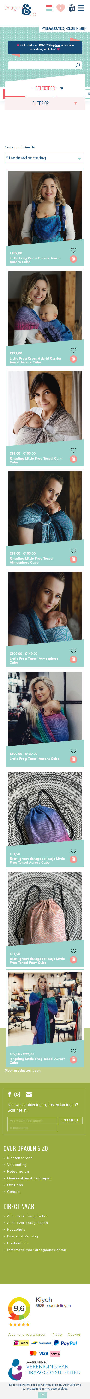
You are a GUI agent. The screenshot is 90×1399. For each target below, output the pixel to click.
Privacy (57, 1335)
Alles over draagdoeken (27, 1216)
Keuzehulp (16, 1229)
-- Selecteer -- (45, 89)
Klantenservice (20, 1158)
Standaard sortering (26, 158)
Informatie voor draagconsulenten (36, 1250)
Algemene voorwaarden (27, 1335)
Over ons (15, 1185)
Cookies (74, 1335)
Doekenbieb (17, 1243)
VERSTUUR (71, 1120)
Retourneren (18, 1171)
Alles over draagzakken (27, 1223)
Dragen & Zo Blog (22, 1236)
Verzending (17, 1165)
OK (42, 1394)
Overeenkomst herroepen (29, 1178)
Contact (14, 1192)
